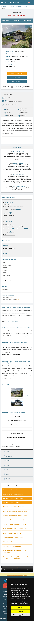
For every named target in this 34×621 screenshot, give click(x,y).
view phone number (15, 59)
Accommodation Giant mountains (13, 490)
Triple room (8, 221)
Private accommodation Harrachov (14, 506)
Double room (9, 202)
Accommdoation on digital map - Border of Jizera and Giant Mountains (16, 557)
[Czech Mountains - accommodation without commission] (11, 2)
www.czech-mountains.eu (17, 15)
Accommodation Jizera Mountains (13, 494)
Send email (17, 77)
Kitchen (5, 245)
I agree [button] (20, 607)
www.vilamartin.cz (10, 66)
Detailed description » (9, 215)
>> (20, 354)
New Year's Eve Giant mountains (13, 533)
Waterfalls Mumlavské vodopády (17, 420)
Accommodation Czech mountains (13, 498)
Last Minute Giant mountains (12, 542)
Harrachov (17, 416)
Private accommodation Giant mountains (15, 511)
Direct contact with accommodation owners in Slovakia (17, 570)
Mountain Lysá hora (17, 429)
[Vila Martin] (17, 396)
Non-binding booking (17, 73)
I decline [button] (20, 611)
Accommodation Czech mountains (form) (15, 528)
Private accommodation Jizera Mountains (15, 515)
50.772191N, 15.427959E (11, 321)
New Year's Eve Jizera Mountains (13, 537)
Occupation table (17, 81)
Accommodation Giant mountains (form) (15, 520)
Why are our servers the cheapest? (17, 575)
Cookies (6, 599)
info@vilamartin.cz (15, 61)
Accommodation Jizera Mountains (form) (15, 524)
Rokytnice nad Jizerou (17, 433)
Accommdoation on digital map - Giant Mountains (15, 551)
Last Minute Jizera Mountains (12, 546)
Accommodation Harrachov (11, 502)
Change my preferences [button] (20, 615)
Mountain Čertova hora (17, 424)
